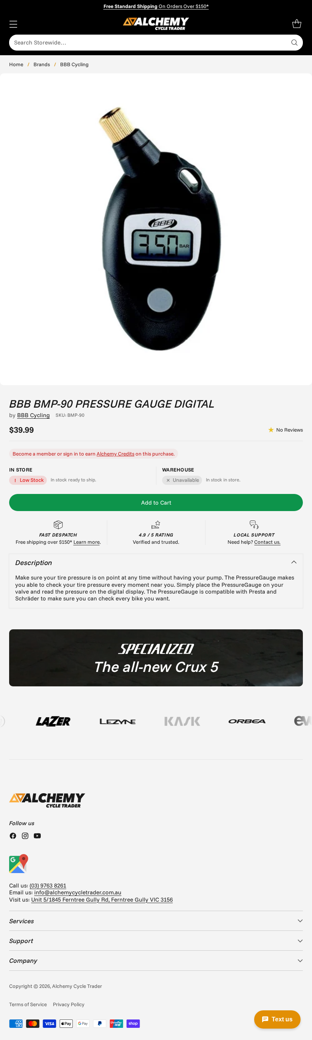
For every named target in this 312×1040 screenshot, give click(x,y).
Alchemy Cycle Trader (77, 986)
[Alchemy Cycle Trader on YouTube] (37, 836)
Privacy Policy (68, 1004)
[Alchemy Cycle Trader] (156, 23)
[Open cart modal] (296, 24)
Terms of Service (28, 1004)
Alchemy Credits (115, 454)
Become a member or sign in (45, 454)
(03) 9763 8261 (48, 885)
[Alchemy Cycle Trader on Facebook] (13, 836)
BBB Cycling (74, 64)
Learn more (86, 542)
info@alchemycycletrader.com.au (77, 892)
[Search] (294, 43)
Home (16, 64)
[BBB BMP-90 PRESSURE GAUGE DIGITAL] (156, 229)
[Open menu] (13, 24)
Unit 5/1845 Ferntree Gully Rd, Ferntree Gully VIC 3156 (102, 899)
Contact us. (267, 542)
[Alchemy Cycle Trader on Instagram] (25, 836)
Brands (41, 64)
